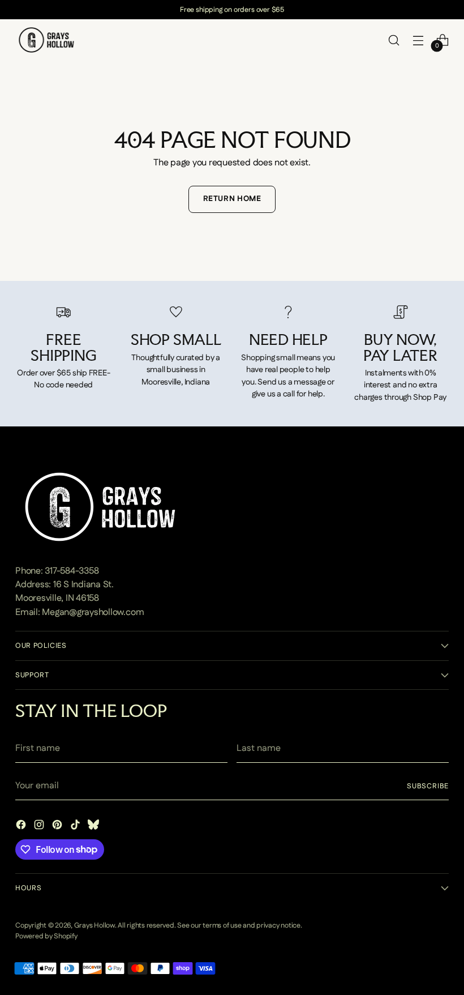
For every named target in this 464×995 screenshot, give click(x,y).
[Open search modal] (394, 40)
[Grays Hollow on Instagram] (40, 827)
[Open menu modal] (418, 40)
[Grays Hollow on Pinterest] (58, 827)
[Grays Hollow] (46, 40)
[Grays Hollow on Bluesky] (94, 827)
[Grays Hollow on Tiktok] (76, 827)
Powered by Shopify (46, 936)
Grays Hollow (94, 925)
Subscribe (427, 786)
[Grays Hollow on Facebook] (22, 827)
